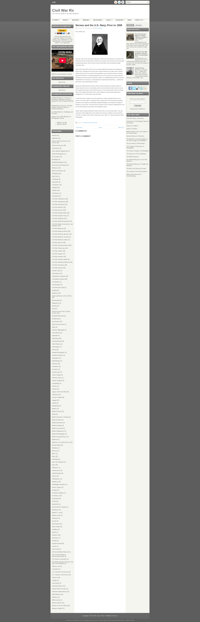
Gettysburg (55, 338)
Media (130, 20)
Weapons (76, 20)
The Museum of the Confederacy (136, 154)
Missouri (54, 451)
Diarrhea (54, 306)
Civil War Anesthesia (58, 204)
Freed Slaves (56, 333)
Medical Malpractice (58, 431)
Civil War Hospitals (57, 218)
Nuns (53, 465)
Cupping (54, 290)
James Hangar (56, 375)
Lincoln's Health (56, 397)
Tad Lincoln (55, 549)
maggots (54, 400)
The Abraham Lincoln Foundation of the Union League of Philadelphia (137, 139)
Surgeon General (57, 543)
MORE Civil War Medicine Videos (62, 74)
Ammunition (55, 148)
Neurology (55, 459)
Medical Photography (58, 434)
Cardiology (55, 179)
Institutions (98, 20)
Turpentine (55, 569)
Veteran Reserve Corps (59, 589)
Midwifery (55, 448)
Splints (54, 532)
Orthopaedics (56, 479)
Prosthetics (55, 495)
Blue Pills (55, 176)
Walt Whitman (56, 594)
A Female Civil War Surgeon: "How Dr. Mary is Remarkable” (141, 53)
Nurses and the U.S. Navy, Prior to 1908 (99, 25)
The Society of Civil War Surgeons (136, 171)
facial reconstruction (58, 324)
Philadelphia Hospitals (58, 484)
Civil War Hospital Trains (59, 215)
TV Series (56, 20)
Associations (56, 156)
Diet (53, 308)
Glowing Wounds (57, 341)
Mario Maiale (121, 620)
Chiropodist (55, 196)
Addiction (55, 138)
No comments (98, 28)
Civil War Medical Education (60, 221)
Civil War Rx (63, 10)
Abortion (54, 135)
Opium (54, 476)
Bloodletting (55, 173)
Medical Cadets (56, 420)
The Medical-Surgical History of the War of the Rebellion (62, 562)
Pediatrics (55, 481)
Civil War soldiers (57, 251)
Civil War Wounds (57, 268)
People (66, 20)
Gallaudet (55, 335)
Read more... (62, 82)
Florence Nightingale (58, 330)
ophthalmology (56, 473)
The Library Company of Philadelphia (137, 151)
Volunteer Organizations (59, 591)
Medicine (86, 20)
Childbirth (55, 187)
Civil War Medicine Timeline (60, 237)
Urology (54, 580)
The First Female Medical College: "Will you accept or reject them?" (141, 36)
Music (54, 453)
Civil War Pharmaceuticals (60, 245)
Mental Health (56, 445)
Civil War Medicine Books (60, 231)
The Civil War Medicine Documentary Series (59, 555)
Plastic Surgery (56, 487)
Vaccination (55, 583)
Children (54, 190)
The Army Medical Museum (60, 552)
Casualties (55, 182)
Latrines (54, 386)
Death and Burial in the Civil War (62, 296)
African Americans (57, 145)
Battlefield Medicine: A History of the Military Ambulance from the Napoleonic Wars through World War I (62, 100)
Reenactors (55, 510)
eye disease (55, 321)
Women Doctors (57, 603)
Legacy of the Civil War (59, 392)
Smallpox (55, 529)
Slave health (55, 526)
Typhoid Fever (139, 68)
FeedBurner (141, 109)
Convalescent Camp (58, 287)
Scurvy (54, 521)
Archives (138, 25)
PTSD (54, 501)
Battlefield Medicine (58, 162)
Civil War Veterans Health (59, 259)
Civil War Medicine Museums (61, 234)
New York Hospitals (58, 462)
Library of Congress (132, 126)
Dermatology (56, 300)
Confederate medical (58, 279)
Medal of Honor (56, 411)
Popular (130, 25)
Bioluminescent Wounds (59, 165)
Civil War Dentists (57, 207)
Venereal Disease (57, 586)
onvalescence (56, 470)
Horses (54, 349)
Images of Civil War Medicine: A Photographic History (61, 117)
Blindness (55, 168)
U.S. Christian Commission (60, 572)
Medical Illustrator (57, 422)
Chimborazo (55, 193)
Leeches (54, 389)
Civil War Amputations (58, 201)
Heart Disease (56, 344)
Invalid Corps (56, 372)
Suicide (54, 540)
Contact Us (139, 20)
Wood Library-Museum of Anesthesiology (134, 175)
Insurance (55, 369)
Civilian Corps (56, 270)
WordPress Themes (79, 620)
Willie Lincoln (56, 600)
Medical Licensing (57, 428)
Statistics (55, 535)
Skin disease (56, 524)
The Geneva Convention (59, 559)
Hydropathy (55, 358)
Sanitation (55, 518)
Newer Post (79, 127)
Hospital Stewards (57, 355)
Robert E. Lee (56, 512)
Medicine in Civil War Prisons (61, 442)
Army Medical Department (60, 151)
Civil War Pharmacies (58, 248)
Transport (120, 20)
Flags (53, 327)
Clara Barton (55, 273)
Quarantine (55, 504)
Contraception (56, 284)
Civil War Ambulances (58, 199)
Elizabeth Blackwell (58, 316)
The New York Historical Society (136, 168)
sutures (54, 546)
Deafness (55, 293)
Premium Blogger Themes (105, 620)
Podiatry (54, 490)
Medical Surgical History (59, 436)
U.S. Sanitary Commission (60, 574)
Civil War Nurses (57, 242)
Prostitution (55, 498)
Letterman (55, 394)
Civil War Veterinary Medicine (61, 262)
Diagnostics (55, 303)
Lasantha (95, 620)
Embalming (55, 318)
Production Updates (58, 493)
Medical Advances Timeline (60, 417)
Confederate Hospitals (58, 276)
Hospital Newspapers (58, 352)
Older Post (121, 127)
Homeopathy (56, 347)
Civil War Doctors (57, 210)
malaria (54, 403)
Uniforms (54, 577)
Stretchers (55, 538)
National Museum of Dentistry (135, 136)
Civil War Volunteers (58, 265)
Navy (53, 456)
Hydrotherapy (56, 361)
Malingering (55, 406)
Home (54, 2)
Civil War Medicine (57, 228)
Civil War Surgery (57, 254)
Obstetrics (55, 467)
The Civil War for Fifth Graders (135, 143)
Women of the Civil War (59, 605)
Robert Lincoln (56, 515)
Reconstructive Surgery (59, 507)
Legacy (109, 20)
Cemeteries (55, 185)
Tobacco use (56, 566)
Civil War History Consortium (135, 118)
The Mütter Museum (132, 156)
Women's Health (57, 608)
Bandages (55, 159)
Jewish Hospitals (57, 380)
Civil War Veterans (57, 256)
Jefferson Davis (56, 377)
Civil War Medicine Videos (60, 239)
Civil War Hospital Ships (59, 213)
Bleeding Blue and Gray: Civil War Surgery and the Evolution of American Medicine (62, 107)
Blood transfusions (57, 171)
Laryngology (55, 383)
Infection (54, 363)
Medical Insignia (57, 425)
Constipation (55, 282)
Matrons (54, 408)
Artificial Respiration (58, 154)
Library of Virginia (131, 128)
